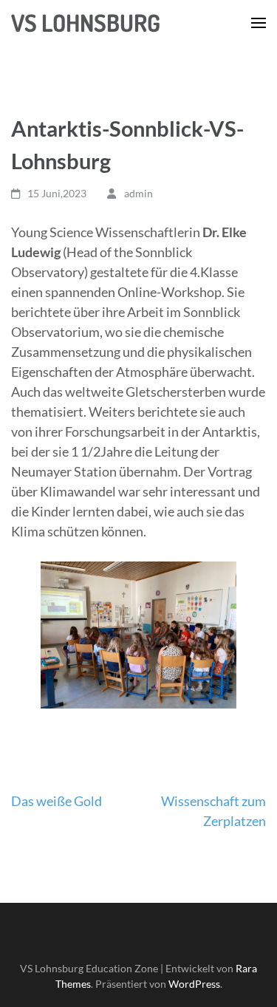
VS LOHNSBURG (85, 22)
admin (138, 193)
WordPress (194, 983)
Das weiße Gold (56, 801)
